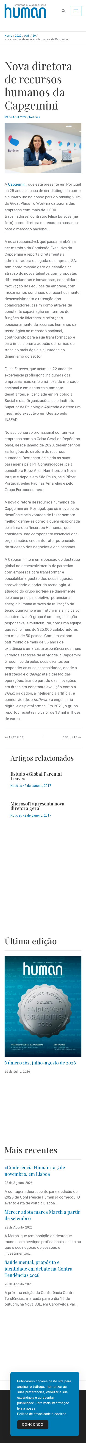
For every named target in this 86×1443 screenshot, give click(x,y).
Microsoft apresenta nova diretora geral (37, 805)
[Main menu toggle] (76, 11)
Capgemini (17, 184)
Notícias (34, 117)
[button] (64, 11)
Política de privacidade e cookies (41, 1414)
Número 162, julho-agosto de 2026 (40, 1062)
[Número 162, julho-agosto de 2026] (43, 1006)
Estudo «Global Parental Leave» (36, 776)
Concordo (33, 1425)
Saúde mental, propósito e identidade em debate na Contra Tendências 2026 (38, 1268)
